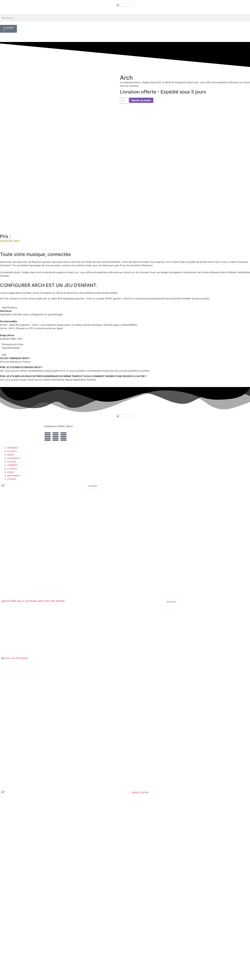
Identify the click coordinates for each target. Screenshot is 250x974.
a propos (12, 451)
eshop (10, 454)
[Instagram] (55, 436)
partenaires (13, 458)
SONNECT (13, 447)
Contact (11, 461)
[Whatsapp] (63, 436)
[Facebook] (47, 436)
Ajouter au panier (141, 100)
